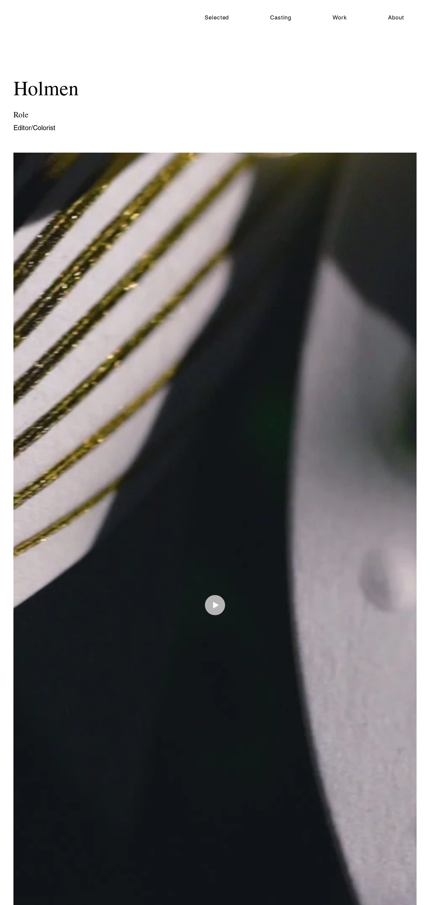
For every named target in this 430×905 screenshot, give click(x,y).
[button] (281, 17)
